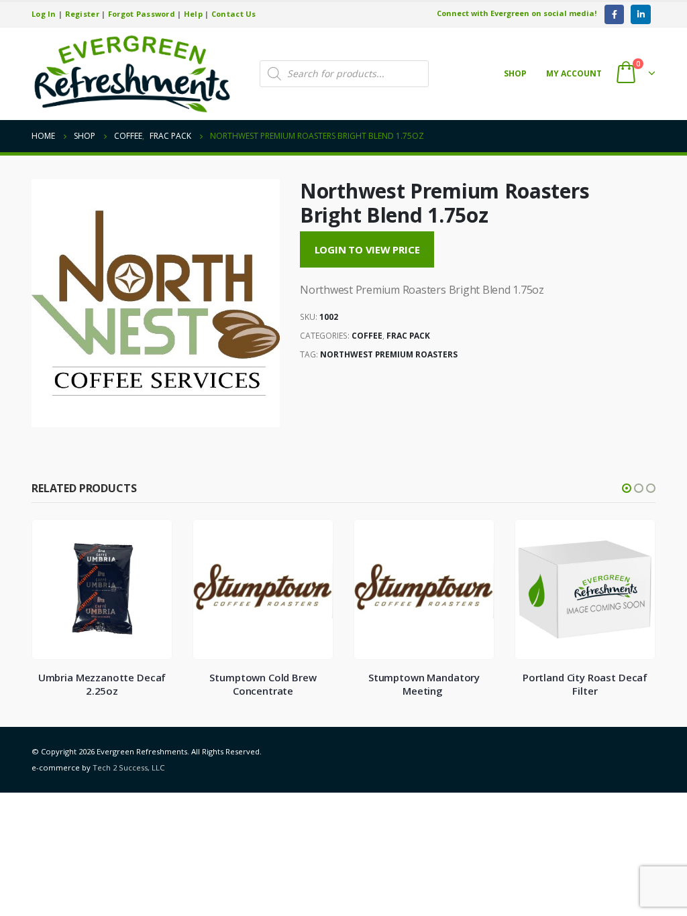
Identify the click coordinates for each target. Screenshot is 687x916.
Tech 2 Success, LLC (128, 767)
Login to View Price (367, 249)
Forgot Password (141, 14)
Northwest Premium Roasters (389, 354)
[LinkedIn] (640, 14)
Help (193, 14)
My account (574, 73)
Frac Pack (408, 335)
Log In (44, 14)
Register (82, 14)
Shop (515, 73)
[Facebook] (614, 14)
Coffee (367, 335)
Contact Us (233, 14)
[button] (627, 488)
